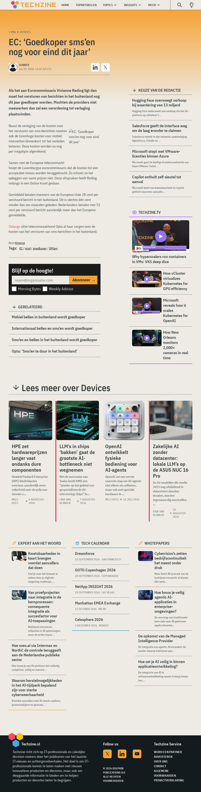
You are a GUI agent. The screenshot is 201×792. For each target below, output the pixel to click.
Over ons (161, 761)
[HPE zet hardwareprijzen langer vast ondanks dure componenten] (30, 420)
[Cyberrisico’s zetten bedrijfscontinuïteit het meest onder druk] (145, 567)
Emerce (20, 243)
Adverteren (163, 757)
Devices (25, 32)
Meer (152, 5)
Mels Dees (15, 501)
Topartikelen (86, 5)
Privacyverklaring (169, 780)
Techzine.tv (149, 212)
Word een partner (168, 752)
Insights (130, 5)
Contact (160, 766)
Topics (108, 5)
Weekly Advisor (61, 288)
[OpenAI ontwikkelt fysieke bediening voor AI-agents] (124, 420)
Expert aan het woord (39, 543)
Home (65, 5)
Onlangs (14, 226)
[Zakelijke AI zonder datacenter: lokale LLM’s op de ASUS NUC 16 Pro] (171, 420)
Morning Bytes (29, 288)
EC (21, 248)
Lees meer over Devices (66, 388)
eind (28, 248)
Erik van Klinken (65, 501)
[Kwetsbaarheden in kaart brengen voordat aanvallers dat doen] (19, 567)
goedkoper (40, 248)
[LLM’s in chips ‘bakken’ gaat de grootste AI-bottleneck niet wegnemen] (77, 420)
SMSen (53, 248)
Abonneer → (83, 280)
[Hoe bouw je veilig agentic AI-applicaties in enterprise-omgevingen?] (145, 608)
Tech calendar (95, 543)
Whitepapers (157, 543)
